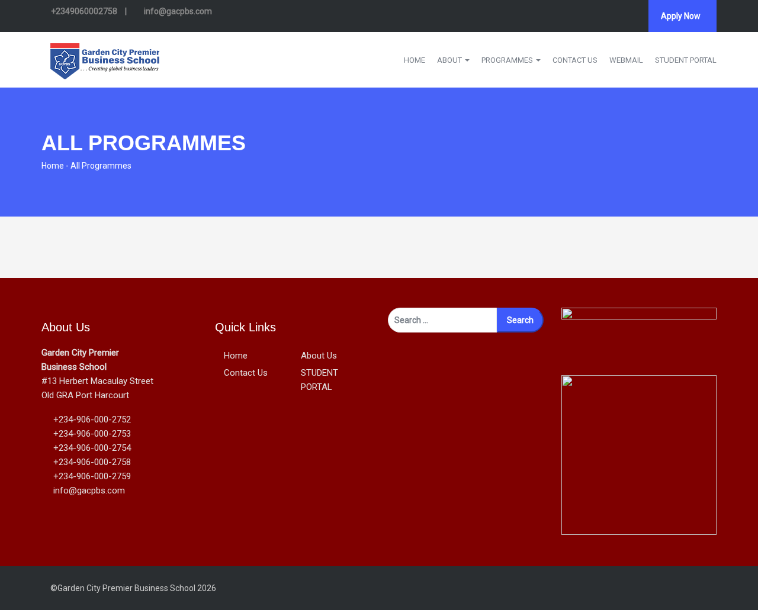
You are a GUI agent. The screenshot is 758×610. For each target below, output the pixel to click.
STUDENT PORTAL (686, 60)
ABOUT (450, 60)
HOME (414, 60)
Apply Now (681, 16)
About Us (319, 355)
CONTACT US (575, 60)
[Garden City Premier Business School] (104, 58)
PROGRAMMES (508, 60)
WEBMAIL (626, 60)
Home (52, 165)
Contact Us (246, 372)
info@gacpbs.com (177, 11)
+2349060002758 (84, 11)
